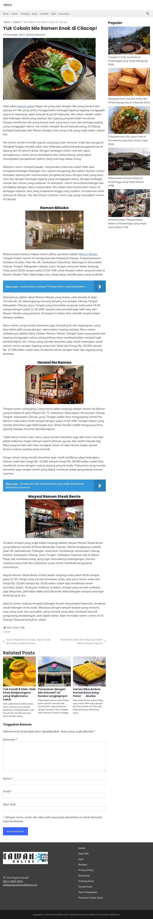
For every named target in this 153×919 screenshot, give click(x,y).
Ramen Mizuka (88, 254)
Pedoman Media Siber (90, 897)
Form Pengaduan (87, 892)
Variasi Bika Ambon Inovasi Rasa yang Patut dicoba (87, 692)
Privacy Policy (85, 869)
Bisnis (34, 13)
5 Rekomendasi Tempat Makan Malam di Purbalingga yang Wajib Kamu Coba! (127, 223)
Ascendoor (90, 914)
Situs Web (9, 804)
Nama (8, 778)
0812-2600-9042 (13, 881)
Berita (6, 13)
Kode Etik (83, 853)
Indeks (81, 848)
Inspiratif (44, 13)
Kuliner (14, 13)
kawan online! (26, 106)
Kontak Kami (85, 886)
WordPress (114, 914)
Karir (81, 859)
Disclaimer (84, 875)
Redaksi (82, 864)
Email (7, 791)
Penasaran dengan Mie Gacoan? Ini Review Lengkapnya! (53, 692)
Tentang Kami (86, 881)
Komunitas (64, 13)
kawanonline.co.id (58, 914)
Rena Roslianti (37, 34)
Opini (53, 13)
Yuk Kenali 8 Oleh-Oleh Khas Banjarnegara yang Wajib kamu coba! (19, 694)
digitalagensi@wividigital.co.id (20, 884)
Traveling (25, 13)
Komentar (10, 739)
